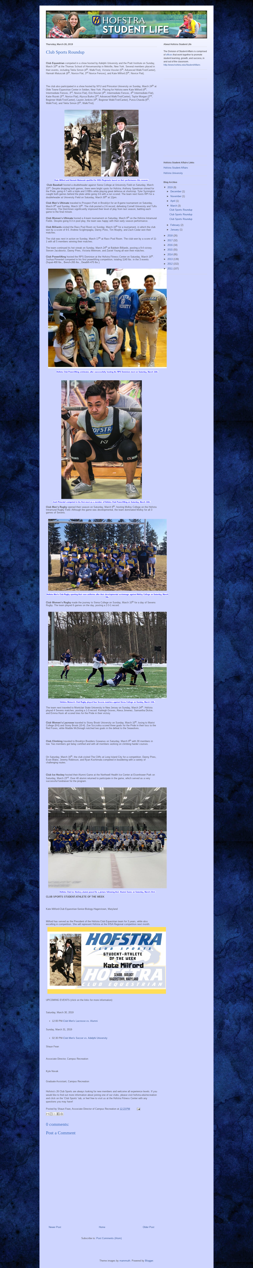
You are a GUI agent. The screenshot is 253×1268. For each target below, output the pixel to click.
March (174, 205)
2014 (170, 254)
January (175, 229)
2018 (170, 235)
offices (169, 54)
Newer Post (55, 1227)
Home (102, 1227)
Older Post (148, 1227)
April (173, 200)
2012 (170, 263)
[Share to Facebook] (58, 1114)
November (176, 196)
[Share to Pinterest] (62, 1114)
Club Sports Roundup (180, 209)
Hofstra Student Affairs (176, 167)
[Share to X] (54, 1114)
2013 (170, 259)
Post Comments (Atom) (109, 1238)
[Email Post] (138, 1108)
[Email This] (47, 1114)
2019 (170, 187)
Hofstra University (173, 173)
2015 (170, 249)
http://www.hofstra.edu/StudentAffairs (182, 65)
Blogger (149, 1260)
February (175, 225)
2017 (170, 240)
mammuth (124, 1260)
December (176, 191)
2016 (170, 245)
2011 (170, 268)
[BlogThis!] (51, 1114)
